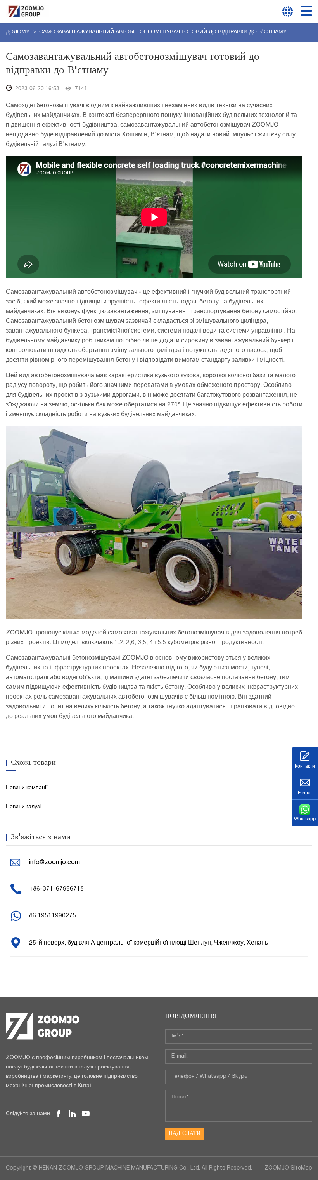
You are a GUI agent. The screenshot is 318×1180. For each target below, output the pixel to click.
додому (18, 32)
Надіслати (184, 1133)
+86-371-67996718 (56, 889)
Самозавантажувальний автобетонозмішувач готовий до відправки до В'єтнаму (163, 32)
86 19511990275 (52, 916)
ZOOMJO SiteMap (288, 1168)
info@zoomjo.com (54, 863)
